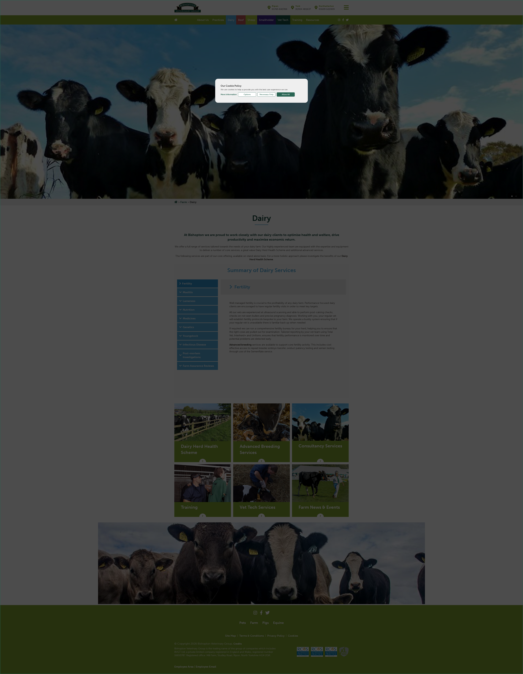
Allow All (286, 94)
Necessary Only (266, 94)
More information (229, 94)
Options (247, 94)
